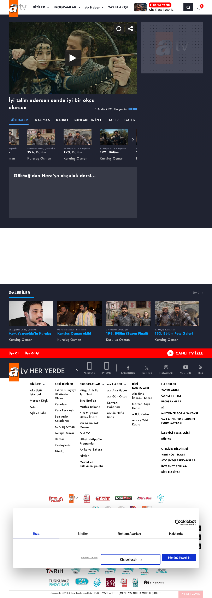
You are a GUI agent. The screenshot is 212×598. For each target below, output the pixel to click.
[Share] (205, 7)
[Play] (106, 299)
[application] (106, 299)
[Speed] (194, 7)
